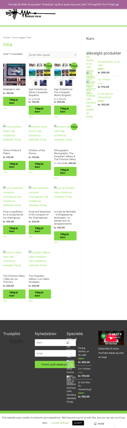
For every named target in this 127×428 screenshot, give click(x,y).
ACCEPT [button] (78, 423)
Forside (6, 37)
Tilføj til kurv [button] (13, 101)
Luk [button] (117, 4)
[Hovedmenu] (120, 13)
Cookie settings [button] (60, 422)
